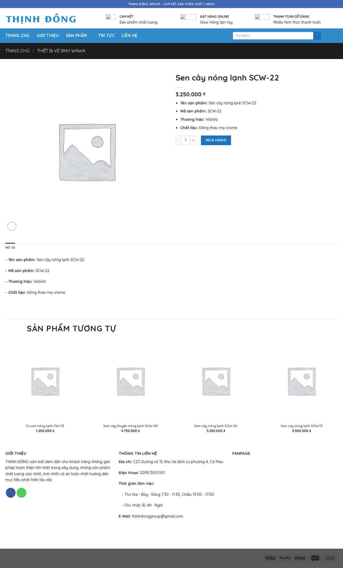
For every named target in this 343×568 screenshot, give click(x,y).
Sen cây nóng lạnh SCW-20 (215, 426)
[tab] (10, 248)
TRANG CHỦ (17, 35)
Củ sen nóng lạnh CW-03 (44, 426)
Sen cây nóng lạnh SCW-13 (301, 426)
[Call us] (21, 493)
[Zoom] (11, 226)
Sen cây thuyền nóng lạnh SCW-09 (130, 426)
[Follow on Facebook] (11, 493)
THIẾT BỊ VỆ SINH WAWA (61, 50)
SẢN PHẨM (76, 35)
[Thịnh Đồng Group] (47, 18)
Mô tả (10, 248)
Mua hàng (216, 140)
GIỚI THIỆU (48, 35)
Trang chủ (17, 50)
